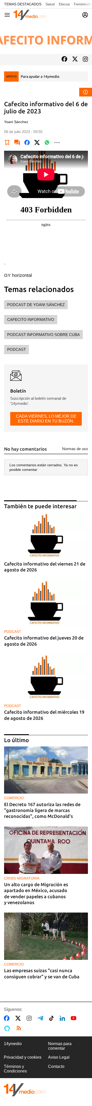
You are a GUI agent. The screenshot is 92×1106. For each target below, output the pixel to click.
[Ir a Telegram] (41, 1018)
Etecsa (64, 4)
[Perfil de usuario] (85, 15)
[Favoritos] (7, 142)
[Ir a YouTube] (74, 1018)
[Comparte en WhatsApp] (47, 142)
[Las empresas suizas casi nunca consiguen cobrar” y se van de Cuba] (46, 936)
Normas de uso (75, 449)
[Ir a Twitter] (75, 59)
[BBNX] (24, 1089)
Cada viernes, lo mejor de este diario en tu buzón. (46, 418)
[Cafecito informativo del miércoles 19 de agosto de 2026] (46, 677)
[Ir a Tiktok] (52, 1018)
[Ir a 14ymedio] (30, 14)
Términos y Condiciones (15, 1068)
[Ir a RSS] (20, 1028)
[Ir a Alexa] (8, 1028)
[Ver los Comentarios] (17, 142)
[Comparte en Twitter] (37, 142)
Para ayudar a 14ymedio (40, 76)
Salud (50, 4)
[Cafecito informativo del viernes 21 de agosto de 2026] (46, 536)
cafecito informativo (30, 319)
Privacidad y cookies (22, 1057)
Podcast (16, 349)
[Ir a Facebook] (64, 59)
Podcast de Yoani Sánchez (36, 304)
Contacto (56, 1066)
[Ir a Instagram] (85, 60)
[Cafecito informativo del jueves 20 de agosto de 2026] (46, 603)
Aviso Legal (59, 1057)
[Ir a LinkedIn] (63, 1018)
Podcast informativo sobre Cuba (43, 334)
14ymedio (13, 1044)
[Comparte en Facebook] (27, 142)
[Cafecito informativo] (46, 37)
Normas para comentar (60, 1046)
